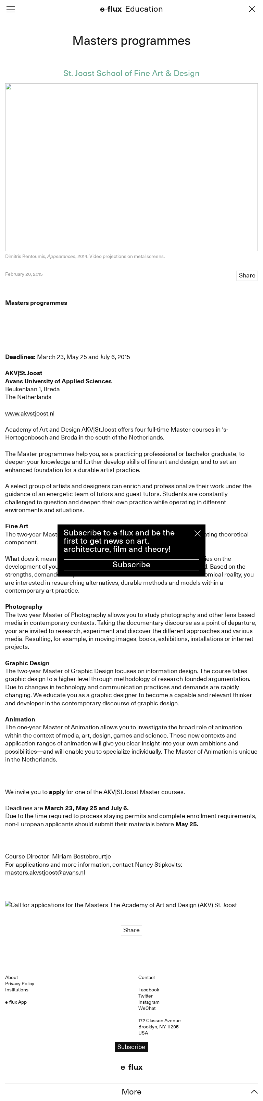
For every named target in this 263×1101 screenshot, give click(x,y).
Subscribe (131, 564)
